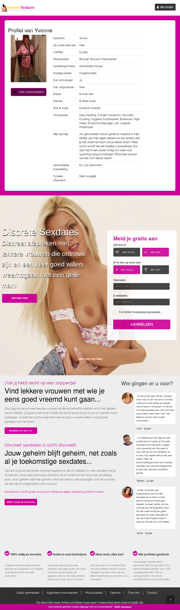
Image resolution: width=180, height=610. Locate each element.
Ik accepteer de (139, 312)
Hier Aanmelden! (30, 92)
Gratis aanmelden (28, 592)
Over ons (134, 592)
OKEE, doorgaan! (122, 607)
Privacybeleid (93, 592)
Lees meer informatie (90, 359)
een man (155, 252)
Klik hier (84, 607)
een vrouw (128, 252)
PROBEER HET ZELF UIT (21, 430)
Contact (152, 592)
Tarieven (115, 592)
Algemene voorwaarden (62, 592)
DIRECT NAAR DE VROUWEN (21, 502)
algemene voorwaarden (147, 312)
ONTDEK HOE (19, 298)
